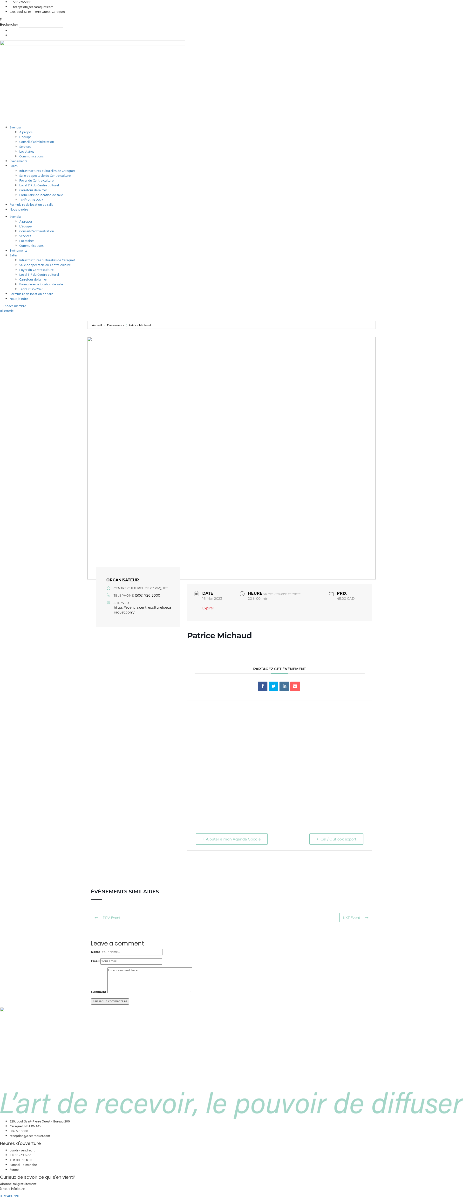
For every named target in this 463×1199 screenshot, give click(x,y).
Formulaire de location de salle (41, 195)
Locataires (26, 152)
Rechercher (9, 24)
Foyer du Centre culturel (36, 180)
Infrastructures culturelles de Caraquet (47, 171)
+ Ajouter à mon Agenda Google (232, 839)
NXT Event (351, 917)
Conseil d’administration (36, 142)
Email (95, 961)
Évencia (15, 127)
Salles (14, 166)
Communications (31, 156)
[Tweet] (273, 686)
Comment (99, 992)
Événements (18, 161)
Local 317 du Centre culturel (39, 185)
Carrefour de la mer (33, 190)
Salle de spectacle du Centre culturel (45, 176)
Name (95, 952)
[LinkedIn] (284, 686)
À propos (26, 132)
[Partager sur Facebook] (262, 686)
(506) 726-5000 (147, 595)
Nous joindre (19, 209)
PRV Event (112, 917)
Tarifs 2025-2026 (31, 200)
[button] (231, 19)
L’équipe (25, 137)
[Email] (295, 686)
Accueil (97, 325)
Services (25, 147)
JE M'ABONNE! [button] (10, 1196)
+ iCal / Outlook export (336, 839)
